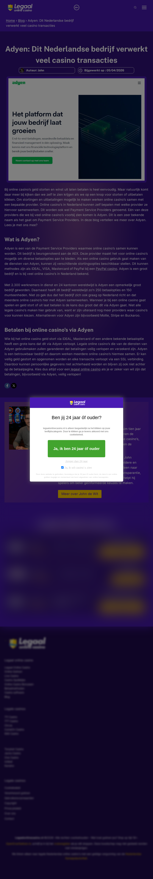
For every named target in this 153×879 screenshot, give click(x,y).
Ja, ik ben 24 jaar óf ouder (76, 449)
